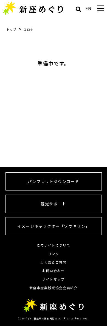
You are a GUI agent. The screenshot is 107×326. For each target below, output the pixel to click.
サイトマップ (53, 279)
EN (88, 8)
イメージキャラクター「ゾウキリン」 (53, 226)
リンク (53, 253)
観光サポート (53, 203)
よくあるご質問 (53, 262)
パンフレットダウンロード (53, 181)
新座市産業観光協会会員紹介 (53, 287)
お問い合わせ (53, 270)
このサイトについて (53, 245)
